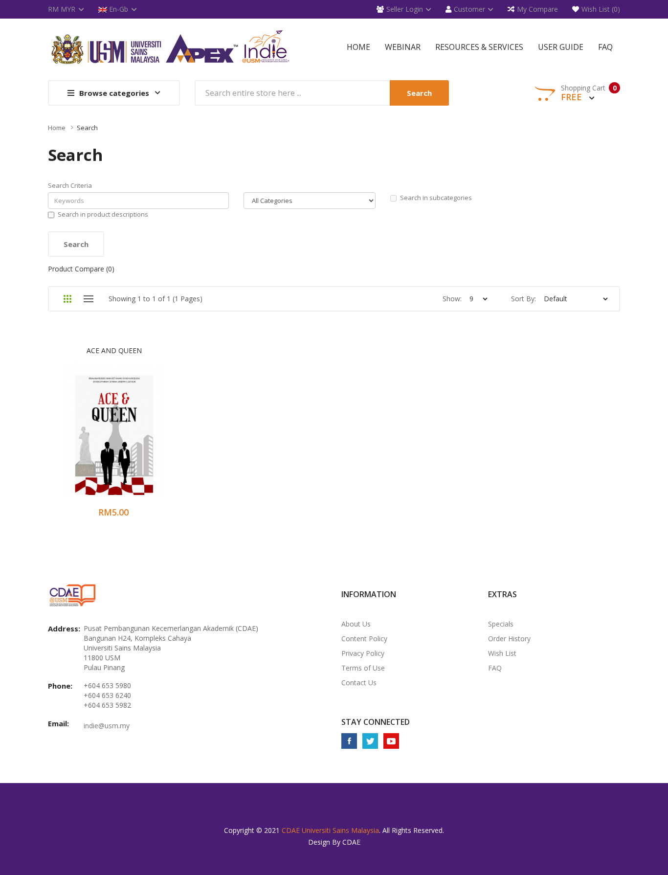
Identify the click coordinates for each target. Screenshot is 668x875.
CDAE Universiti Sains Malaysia (330, 830)
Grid (67, 299)
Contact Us (359, 682)
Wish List (502, 653)
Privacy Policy (362, 653)
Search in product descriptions (103, 214)
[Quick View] (152, 435)
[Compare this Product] (127, 435)
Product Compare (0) (81, 268)
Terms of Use (363, 668)
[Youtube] (391, 741)
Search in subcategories (436, 197)
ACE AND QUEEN (114, 350)
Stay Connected (375, 722)
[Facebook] (349, 741)
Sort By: (523, 298)
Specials (500, 623)
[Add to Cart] (76, 435)
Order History (509, 638)
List (88, 299)
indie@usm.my (107, 725)
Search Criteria (70, 185)
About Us (356, 623)
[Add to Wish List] (101, 435)
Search (87, 127)
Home (57, 127)
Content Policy (364, 638)
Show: (452, 298)
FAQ (495, 668)
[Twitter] (370, 741)
